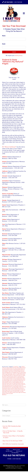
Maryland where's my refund (11, 378)
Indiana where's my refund (11, 375)
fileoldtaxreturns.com (9, 372)
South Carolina (6, 338)
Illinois (4, 214)
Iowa (3, 224)
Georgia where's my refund (18, 372)
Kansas (4, 229)
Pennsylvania (5, 326)
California (5, 171)
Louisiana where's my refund (14, 377)
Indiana (4, 219)
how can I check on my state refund (15, 373)
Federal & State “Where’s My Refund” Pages (13, 62)
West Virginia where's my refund (11, 391)
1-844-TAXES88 (13, 2)
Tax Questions (15, 366)
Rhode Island (5, 331)
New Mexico (5, 293)
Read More (4, 394)
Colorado (4, 176)
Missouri (4, 274)
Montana (4, 278)
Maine (4, 243)
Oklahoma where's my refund (10, 386)
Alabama (4, 157)
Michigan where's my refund (11, 380)
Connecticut (5, 181)
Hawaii (4, 205)
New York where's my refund (10, 384)
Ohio (3, 312)
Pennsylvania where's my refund (8, 387)
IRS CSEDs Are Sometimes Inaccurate (13, 444)
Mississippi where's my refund (10, 381)
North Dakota (6, 307)
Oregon (4, 322)
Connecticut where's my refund (10, 370)
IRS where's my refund (6, 376)
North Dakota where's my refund (11, 385)
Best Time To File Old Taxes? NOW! (12, 441)
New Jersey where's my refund (10, 383)
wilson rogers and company (21, 392)
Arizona (4, 161)
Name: (4, 36)
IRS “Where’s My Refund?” (9, 147)
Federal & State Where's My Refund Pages (12, 371)
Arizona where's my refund (14, 367)
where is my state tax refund (10, 392)
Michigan (4, 259)
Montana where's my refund (10, 382)
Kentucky (4, 234)
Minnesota (5, 264)
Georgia (4, 200)
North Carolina (6, 302)
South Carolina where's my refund (11, 389)
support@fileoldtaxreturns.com (9, 465)
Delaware (4, 187)
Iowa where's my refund (20, 375)
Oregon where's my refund (21, 386)
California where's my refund (11, 368)
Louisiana (4, 238)
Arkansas (4, 166)
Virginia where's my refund (10, 390)
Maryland (4, 248)
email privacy (18, 55)
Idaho (3, 210)
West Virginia (6, 352)
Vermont (4, 343)
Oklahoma (5, 317)
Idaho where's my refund (14, 374)
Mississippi (5, 269)
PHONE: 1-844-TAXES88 (14, 459)
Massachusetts (6, 255)
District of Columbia (7, 193)
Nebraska (4, 283)
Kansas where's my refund (15, 376)
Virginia (4, 347)
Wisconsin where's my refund (7, 393)
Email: (4, 44)
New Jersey (5, 288)
